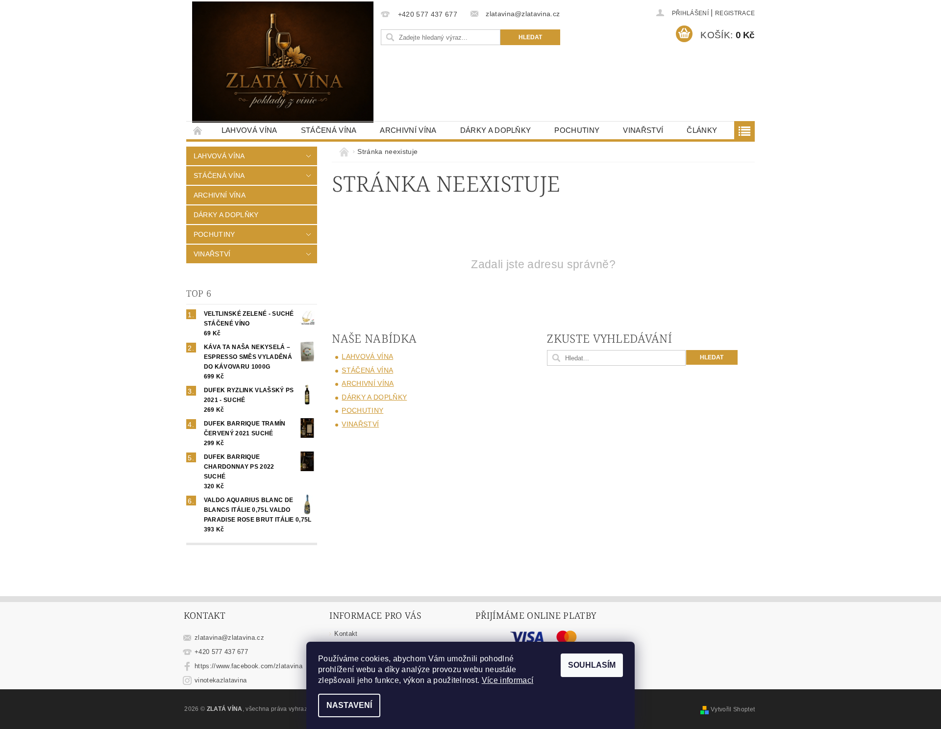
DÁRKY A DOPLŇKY (495, 130)
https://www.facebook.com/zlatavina (248, 666)
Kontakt (345, 633)
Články (702, 130)
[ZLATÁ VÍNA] (282, 62)
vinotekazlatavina (221, 680)
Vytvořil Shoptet (733, 709)
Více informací (507, 680)
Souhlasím (592, 665)
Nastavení (349, 705)
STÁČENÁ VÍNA (329, 130)
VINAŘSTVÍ (643, 130)
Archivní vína (408, 130)
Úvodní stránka (198, 130)
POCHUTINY (576, 130)
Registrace (735, 13)
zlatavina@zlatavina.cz (229, 637)
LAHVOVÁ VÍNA (249, 130)
